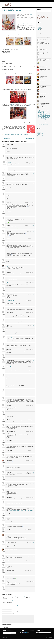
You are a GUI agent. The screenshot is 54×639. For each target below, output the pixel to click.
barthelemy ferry (9, 329)
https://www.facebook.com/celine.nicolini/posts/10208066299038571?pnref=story (21, 510)
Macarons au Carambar (43, 76)
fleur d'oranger (48, 114)
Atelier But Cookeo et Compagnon (45, 103)
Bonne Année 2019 (43, 96)
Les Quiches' (39, 28)
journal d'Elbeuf (43, 117)
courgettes (40, 113)
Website (13, 613)
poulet (44, 122)
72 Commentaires (10, 9)
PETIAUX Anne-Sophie (10, 300)
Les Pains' (38, 33)
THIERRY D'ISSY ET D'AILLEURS (12, 549)
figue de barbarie (17, 134)
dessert (45, 113)
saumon (42, 124)
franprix (24, 134)
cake (44, 111)
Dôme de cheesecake (40, 133)
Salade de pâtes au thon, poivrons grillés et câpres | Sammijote (14, 596)
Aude (30, 23)
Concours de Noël (42, 79)
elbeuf (49, 113)
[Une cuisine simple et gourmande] (8, 7)
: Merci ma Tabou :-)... (43, 49)
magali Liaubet (19, 605)
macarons (43, 118)
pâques (46, 122)
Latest (46, 37)
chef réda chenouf (11, 134)
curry (43, 113)
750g (5, 134)
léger (48, 117)
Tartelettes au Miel (42, 83)
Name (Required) (14, 609)
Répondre (3, 146)
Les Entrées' (39, 26)
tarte (45, 124)
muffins (45, 119)
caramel (46, 111)
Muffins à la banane (43, 86)
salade (47, 123)
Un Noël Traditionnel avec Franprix (12, 10)
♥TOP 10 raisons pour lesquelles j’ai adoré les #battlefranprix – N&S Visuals (17, 600)
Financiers (38, 134)
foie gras (21, 134)
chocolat (40, 112)
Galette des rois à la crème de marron (45, 93)
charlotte (7, 134)
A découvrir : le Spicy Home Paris (30, 138)
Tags (49, 37)
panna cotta (48, 120)
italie (39, 117)
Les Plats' (38, 29)
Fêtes (48, 115)
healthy (48, 116)
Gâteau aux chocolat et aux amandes (42, 135)
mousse (42, 119)
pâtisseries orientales (42, 123)
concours (45, 112)
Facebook (14, 122)
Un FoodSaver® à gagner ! (6, 138)
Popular (43, 37)
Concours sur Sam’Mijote (43, 66)
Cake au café (39, 132)
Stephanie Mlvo (9, 366)
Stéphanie (24, 23)
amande (41, 110)
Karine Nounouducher (10, 389)
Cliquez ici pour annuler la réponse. (7, 607)
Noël (26, 134)
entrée (39, 114)
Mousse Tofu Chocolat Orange (44, 106)
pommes (41, 122)
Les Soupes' (39, 27)
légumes (39, 118)
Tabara (28, 23)
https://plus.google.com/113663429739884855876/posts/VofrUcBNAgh (16, 384)
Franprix (31, 14)
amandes (44, 110)
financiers (43, 114)
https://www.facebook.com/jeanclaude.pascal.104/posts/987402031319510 (17, 252)
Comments (39, 37)
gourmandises (41, 116)
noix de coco (41, 120)
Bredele (9, 162)
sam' (27, 134)
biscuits (48, 110)
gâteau (45, 116)
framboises (42, 115)
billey (7, 282)
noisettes (49, 119)
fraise (39, 115)
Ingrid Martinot (9, 266)
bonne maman (40, 111)
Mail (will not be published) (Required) (16, 611)
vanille (47, 124)
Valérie (22, 23)
